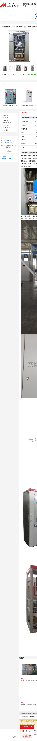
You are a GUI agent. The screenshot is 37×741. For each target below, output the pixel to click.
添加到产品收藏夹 (6, 159)
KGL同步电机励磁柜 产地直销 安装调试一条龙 (13, 105)
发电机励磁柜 (24, 716)
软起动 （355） (7, 115)
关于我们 (14, 737)
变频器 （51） (6, 120)
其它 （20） (6, 130)
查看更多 (9, 151)
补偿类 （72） (6, 125)
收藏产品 (6, 74)
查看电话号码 (7, 140)
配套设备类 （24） (8, 123)
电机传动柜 (32, 716)
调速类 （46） (6, 118)
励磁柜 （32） (6, 127)
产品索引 (4, 156)
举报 (14, 74)
